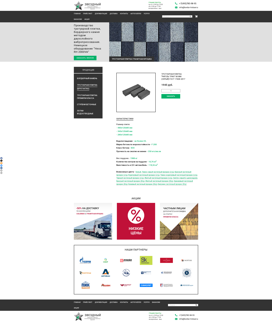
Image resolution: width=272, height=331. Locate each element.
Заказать (171, 96)
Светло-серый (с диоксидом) (185, 178)
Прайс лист (87, 13)
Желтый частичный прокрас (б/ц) (159, 181)
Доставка (114, 13)
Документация (101, 13)
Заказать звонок (85, 58)
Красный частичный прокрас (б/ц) (130, 181)
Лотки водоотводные (85, 112)
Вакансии (78, 19)
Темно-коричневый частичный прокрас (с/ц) (178, 175)
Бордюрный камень (87, 78)
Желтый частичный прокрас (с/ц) (158, 178)
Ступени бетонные (86, 104)
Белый (138, 172)
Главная (77, 13)
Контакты (124, 13)
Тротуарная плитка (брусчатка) (87, 87)
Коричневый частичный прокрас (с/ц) (143, 175)
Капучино (162, 184)
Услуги (146, 13)
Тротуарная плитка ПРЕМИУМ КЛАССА (87, 96)
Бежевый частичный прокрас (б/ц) (142, 184)
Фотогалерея (135, 13)
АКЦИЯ (86, 19)
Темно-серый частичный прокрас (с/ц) (158, 172)
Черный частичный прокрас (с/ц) (130, 178)
